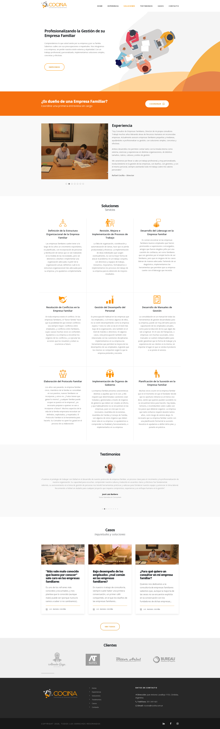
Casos (161, 6)
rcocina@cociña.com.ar (153, 705)
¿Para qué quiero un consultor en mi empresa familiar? (156, 574)
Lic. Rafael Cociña (57, 609)
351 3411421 (151, 701)
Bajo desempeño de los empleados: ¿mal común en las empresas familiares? (109, 576)
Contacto (174, 6)
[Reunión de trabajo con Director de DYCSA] (74, 151)
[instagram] (178, 723)
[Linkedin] (164, 723)
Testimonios (146, 6)
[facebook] (170, 723)
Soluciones (129, 6)
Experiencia (113, 6)
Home (99, 6)
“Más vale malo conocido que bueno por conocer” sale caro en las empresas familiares (62, 576)
